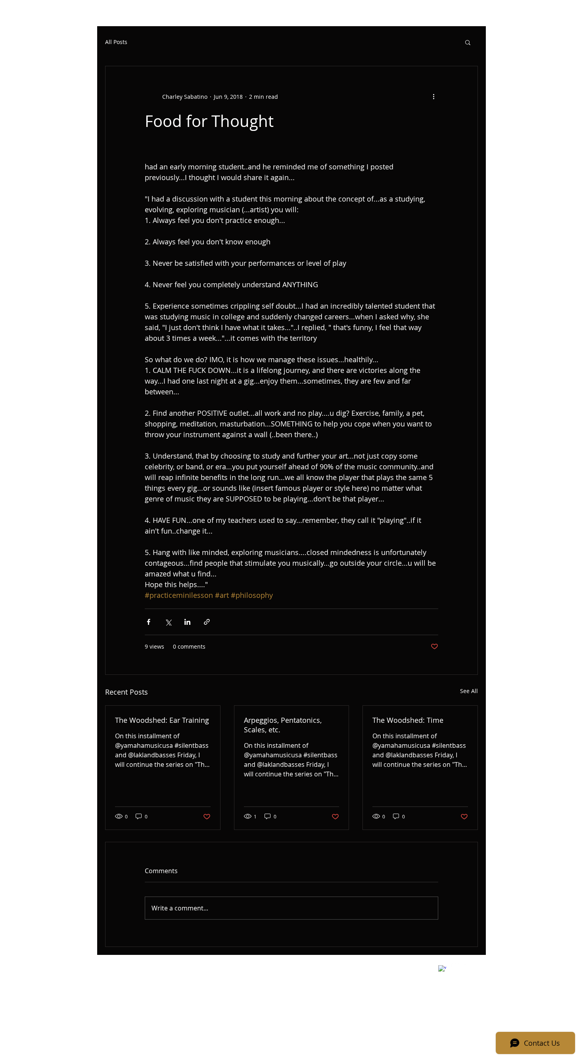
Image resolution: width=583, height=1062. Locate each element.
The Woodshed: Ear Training (162, 720)
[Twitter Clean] (455, 965)
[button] (468, 42)
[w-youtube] (468, 965)
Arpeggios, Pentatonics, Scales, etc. (283, 724)
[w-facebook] (442, 969)
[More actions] (433, 96)
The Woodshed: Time (407, 720)
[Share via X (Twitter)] (168, 622)
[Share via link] (207, 622)
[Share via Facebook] (148, 622)
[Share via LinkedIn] (187, 622)
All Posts (116, 42)
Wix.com (227, 966)
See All (469, 691)
